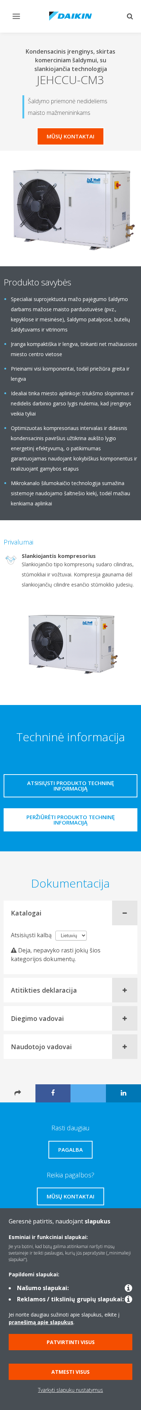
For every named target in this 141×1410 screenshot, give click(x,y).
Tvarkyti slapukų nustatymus (70, 1389)
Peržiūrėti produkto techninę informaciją (70, 819)
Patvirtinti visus (71, 1342)
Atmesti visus (70, 1371)
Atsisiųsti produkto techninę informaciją (70, 785)
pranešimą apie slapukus (41, 1322)
